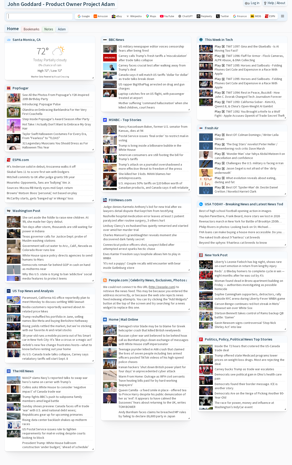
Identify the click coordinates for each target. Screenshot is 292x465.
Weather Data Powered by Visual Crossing (50, 76)
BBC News (116, 39)
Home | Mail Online (123, 319)
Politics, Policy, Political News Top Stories (238, 339)
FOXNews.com (120, 200)
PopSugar (21, 88)
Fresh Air (212, 128)
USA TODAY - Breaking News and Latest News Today (246, 204)
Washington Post (26, 210)
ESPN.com (21, 159)
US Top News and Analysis (33, 290)
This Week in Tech (219, 39)
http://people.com (162, 287)
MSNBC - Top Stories (125, 119)
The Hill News (23, 371)
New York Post (216, 255)
